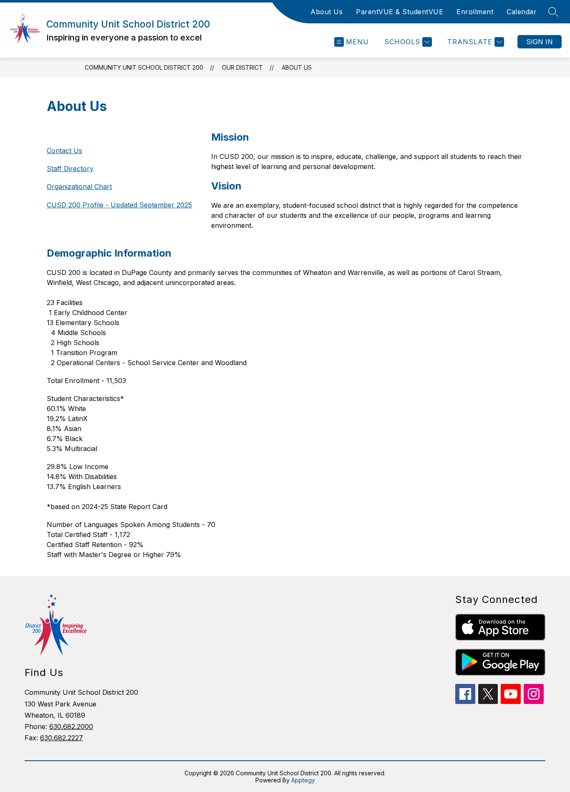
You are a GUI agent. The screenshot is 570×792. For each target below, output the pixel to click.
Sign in (539, 42)
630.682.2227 (61, 738)
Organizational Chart (79, 186)
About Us (326, 12)
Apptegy (303, 780)
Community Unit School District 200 (144, 67)
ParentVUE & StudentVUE (399, 12)
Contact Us (64, 150)
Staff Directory (70, 168)
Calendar (522, 12)
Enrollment (475, 12)
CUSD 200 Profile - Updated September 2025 (119, 205)
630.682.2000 (71, 726)
